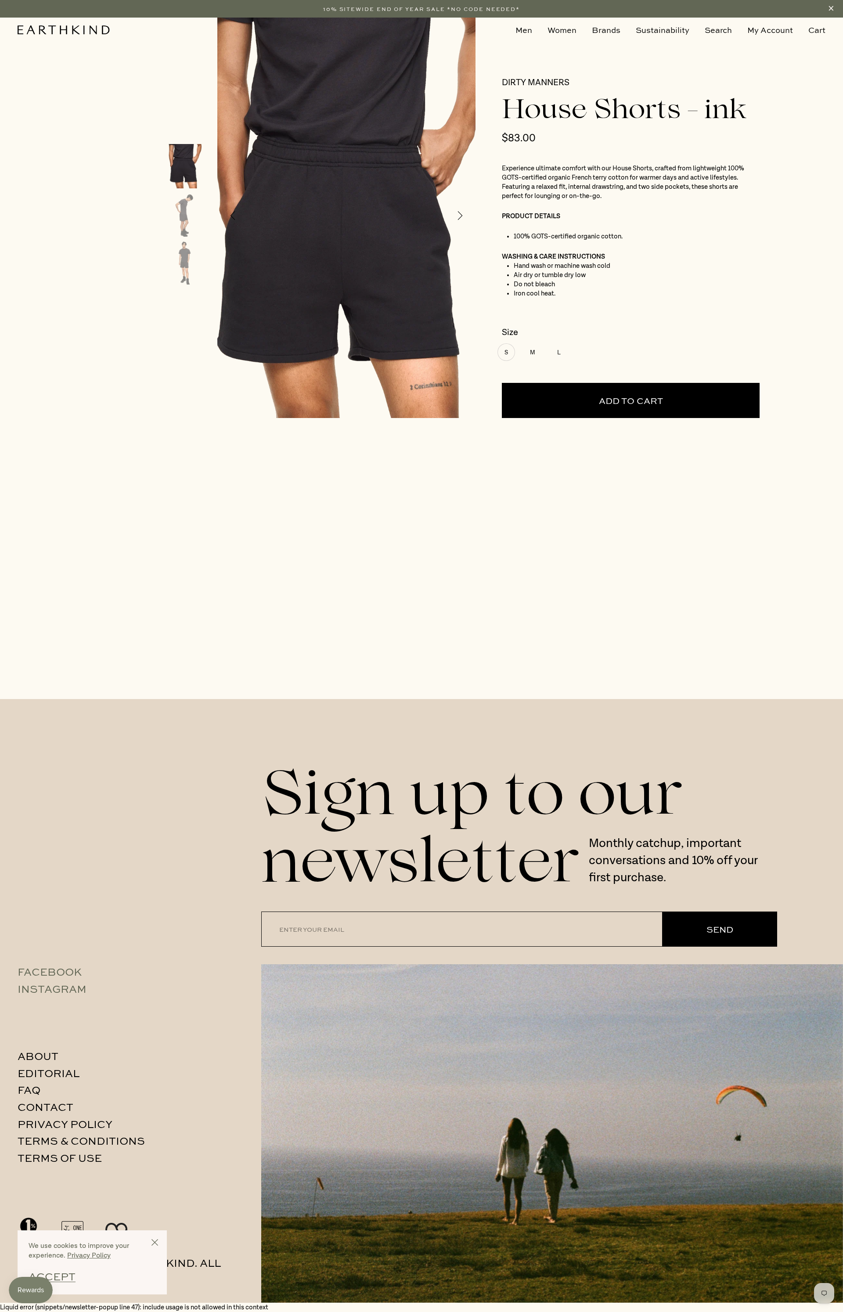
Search (718, 30)
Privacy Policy (65, 1123)
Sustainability (662, 30)
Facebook (50, 971)
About (38, 1055)
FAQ (29, 1089)
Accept (52, 1276)
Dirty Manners (535, 83)
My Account (770, 30)
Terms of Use (60, 1157)
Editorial (48, 1072)
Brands (606, 30)
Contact (45, 1106)
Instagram (52, 988)
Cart (816, 30)
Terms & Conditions (81, 1140)
